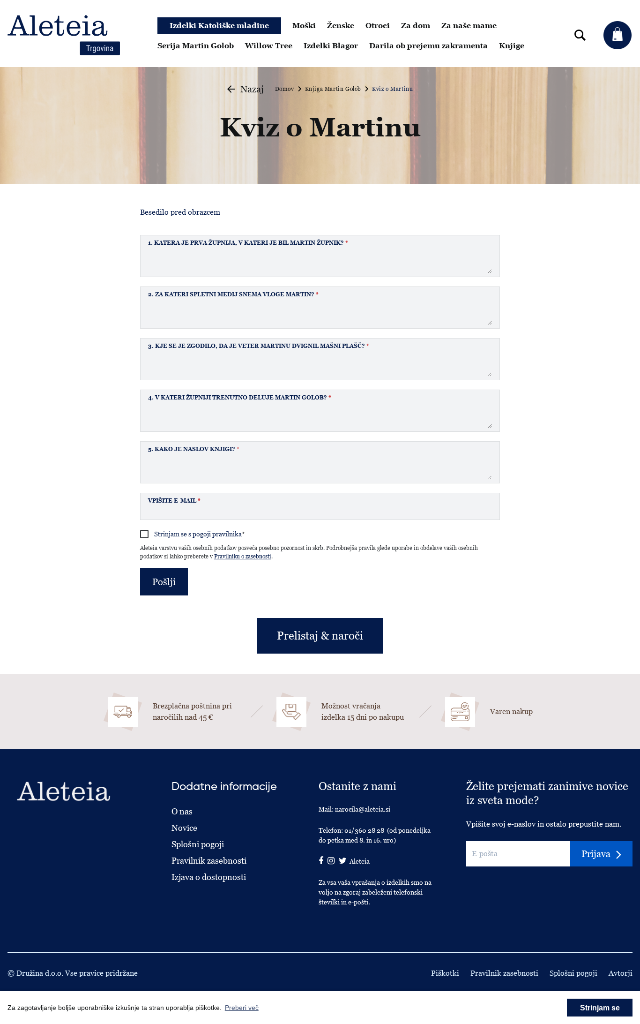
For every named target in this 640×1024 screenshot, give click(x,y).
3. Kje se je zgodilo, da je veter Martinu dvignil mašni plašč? (258, 346)
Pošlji (164, 582)
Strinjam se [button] (600, 1008)
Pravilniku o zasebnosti (242, 556)
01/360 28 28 (364, 830)
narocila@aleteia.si (362, 809)
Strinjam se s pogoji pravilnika (199, 534)
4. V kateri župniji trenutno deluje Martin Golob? (239, 397)
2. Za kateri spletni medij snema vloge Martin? (233, 294)
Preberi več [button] (242, 1007)
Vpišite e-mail (174, 501)
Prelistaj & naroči (320, 635)
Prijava (595, 854)
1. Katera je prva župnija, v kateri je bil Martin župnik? (248, 243)
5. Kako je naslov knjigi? (193, 449)
